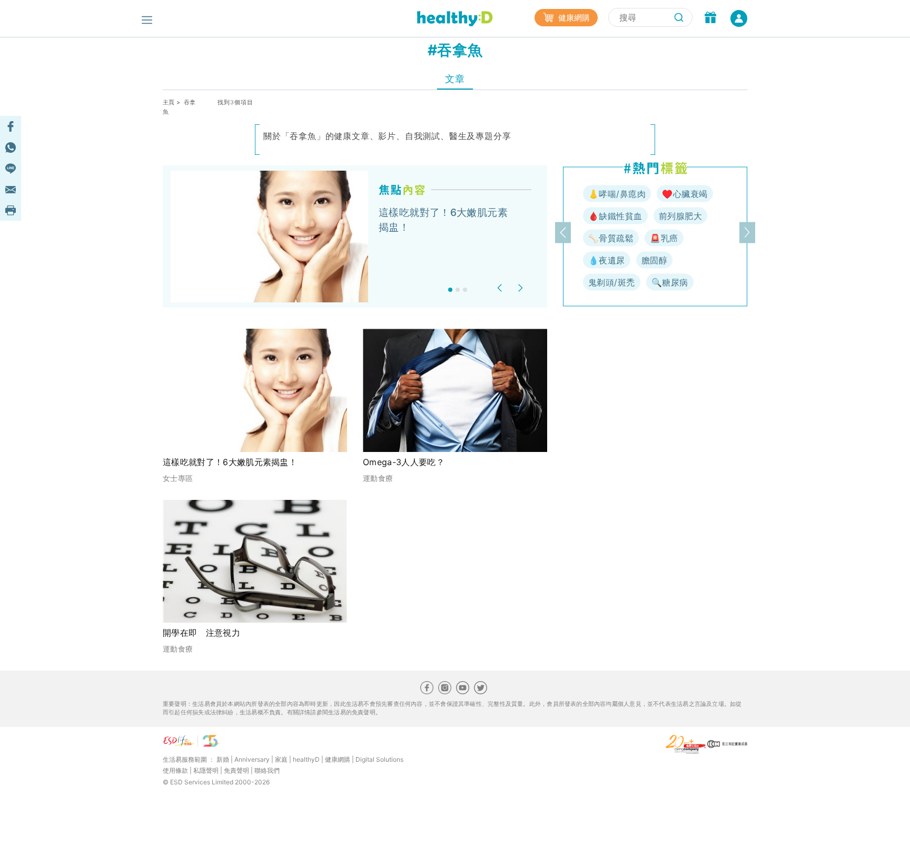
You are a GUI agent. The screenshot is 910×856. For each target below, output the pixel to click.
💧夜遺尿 (606, 260)
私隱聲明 (206, 770)
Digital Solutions (379, 759)
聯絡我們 (267, 770)
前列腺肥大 (680, 216)
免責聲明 (236, 770)
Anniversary (252, 759)
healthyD (306, 759)
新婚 (222, 759)
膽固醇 (654, 260)
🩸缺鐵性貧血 (615, 216)
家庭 (281, 759)
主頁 (169, 102)
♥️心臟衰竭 (684, 194)
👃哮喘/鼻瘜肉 (617, 194)
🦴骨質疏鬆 (611, 238)
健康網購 (573, 18)
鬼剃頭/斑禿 (611, 282)
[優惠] (710, 18)
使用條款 (175, 770)
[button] (501, 288)
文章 (454, 78)
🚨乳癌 (664, 238)
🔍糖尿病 (669, 282)
